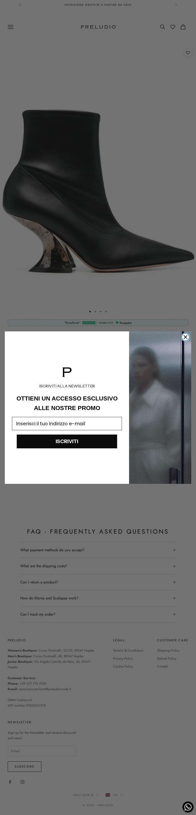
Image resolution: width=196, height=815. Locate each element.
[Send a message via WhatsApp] (188, 807)
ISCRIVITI (67, 441)
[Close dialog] (185, 337)
